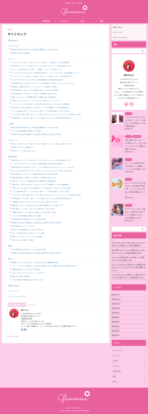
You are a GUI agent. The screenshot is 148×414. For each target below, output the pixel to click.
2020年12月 (116, 299)
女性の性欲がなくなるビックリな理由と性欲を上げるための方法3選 (34, 90)
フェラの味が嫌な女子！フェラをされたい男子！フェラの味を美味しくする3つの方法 (40, 111)
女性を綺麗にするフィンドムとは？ (24, 226)
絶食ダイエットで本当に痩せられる (24, 151)
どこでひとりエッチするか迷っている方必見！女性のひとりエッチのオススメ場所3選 (40, 104)
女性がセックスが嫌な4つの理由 (22, 240)
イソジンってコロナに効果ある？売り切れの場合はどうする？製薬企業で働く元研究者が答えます (45, 266)
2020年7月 (115, 321)
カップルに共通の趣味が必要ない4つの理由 (26, 131)
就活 (101, 21)
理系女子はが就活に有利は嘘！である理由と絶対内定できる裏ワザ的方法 (36, 134)
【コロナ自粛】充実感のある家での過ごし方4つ (28, 280)
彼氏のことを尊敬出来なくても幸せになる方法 (27, 229)
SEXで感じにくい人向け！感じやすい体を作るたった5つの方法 (33, 209)
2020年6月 (115, 326)
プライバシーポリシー (17, 296)
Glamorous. (13, 40)
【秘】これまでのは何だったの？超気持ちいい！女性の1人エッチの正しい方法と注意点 (41, 188)
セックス (11, 58)
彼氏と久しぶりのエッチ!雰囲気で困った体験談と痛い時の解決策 (34, 97)
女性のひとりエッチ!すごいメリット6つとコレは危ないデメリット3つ (35, 100)
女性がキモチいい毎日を (74, 408)
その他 (11, 123)
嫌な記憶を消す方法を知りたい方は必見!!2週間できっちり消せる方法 (35, 49)
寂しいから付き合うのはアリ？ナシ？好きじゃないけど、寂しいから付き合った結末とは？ (42, 170)
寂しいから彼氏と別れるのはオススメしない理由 (28, 233)
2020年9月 (115, 312)
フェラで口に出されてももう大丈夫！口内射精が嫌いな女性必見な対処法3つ (37, 80)
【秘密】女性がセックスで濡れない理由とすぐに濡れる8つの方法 (34, 212)
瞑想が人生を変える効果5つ (21, 53)
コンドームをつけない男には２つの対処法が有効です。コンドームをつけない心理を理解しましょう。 (46, 73)
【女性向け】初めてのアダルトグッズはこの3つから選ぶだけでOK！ (35, 202)
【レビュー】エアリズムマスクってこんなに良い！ (29, 273)
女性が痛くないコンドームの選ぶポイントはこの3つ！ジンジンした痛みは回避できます (41, 66)
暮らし (83, 21)
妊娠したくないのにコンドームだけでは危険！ (27, 236)
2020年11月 (116, 303)
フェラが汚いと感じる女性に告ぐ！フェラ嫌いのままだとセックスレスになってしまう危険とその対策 (46, 114)
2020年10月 (116, 308)
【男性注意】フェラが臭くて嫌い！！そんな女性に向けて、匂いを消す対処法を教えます (42, 118)
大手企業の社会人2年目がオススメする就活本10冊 (29, 219)
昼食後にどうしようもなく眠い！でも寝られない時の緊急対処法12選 (35, 262)
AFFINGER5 (85, 411)
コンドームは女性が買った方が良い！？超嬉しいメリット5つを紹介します (37, 69)
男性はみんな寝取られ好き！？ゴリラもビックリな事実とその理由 (34, 87)
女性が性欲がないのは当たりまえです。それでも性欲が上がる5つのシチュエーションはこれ (43, 83)
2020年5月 (115, 330)
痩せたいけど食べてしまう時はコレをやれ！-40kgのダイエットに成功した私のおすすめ (41, 144)
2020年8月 (115, 317)
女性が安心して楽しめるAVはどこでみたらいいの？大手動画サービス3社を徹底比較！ (41, 107)
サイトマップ (13, 291)
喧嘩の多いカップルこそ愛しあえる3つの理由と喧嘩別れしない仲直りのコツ (37, 205)
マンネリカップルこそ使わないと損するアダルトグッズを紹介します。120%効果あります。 (43, 76)
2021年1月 (115, 294)
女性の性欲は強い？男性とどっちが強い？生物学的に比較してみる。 (35, 93)
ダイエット (64, 21)
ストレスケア (13, 45)
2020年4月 (115, 335)
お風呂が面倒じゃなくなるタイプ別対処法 (26, 269)
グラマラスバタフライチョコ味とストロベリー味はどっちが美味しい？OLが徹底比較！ (41, 62)
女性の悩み (46, 21)
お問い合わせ (13, 285)
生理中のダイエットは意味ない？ (23, 147)
